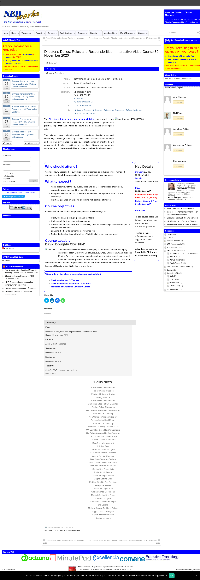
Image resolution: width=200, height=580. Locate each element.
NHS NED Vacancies (14, 266)
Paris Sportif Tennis (103, 472)
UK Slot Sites (103, 446)
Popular (180, 88)
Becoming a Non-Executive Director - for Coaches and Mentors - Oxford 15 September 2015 (124, 39)
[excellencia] (105, 561)
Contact (141, 33)
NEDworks (74, 280)
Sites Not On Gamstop (103, 413)
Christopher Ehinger (182, 145)
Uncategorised (172, 289)
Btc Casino (103, 505)
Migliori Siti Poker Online (103, 514)
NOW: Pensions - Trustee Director (180, 209)
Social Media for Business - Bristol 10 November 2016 (63, 39)
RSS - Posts (9, 249)
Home (5, 33)
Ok (171, 575)
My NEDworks (126, 33)
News (13, 33)
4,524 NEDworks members (38, 27)
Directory (94, 33)
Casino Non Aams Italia (103, 469)
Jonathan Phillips (181, 129)
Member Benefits (173, 241)
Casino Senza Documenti (103, 492)
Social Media (182, 189)
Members (169, 84)
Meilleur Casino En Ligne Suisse (103, 508)
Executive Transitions (80, 283)
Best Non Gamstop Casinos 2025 (103, 426)
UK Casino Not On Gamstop (103, 453)
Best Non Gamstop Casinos (103, 459)
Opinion (170, 270)
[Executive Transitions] (163, 561)
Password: (7, 164)
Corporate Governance (115, 110)
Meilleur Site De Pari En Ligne (103, 482)
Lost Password (9, 182)
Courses (81, 33)
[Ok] (196, 575)
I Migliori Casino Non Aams (103, 439)
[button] (54, 73)
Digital (172, 276)
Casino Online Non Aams (103, 407)
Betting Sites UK (103, 397)
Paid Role (173, 257)
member (9, 57)
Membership (109, 33)
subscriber (27, 54)
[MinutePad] (70, 561)
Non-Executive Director (86, 113)
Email (80, 98)
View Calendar (31, 143)
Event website (84, 101)
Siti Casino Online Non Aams (103, 466)
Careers (51, 33)
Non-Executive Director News (178, 267)
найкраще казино (103, 485)
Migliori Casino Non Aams (103, 495)
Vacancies (26, 33)
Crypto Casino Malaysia (103, 511)
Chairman (98, 110)
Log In (33, 181)
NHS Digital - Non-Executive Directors (182, 221)
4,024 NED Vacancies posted (14, 27)
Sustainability (175, 286)
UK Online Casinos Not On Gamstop (103, 410)
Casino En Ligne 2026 (103, 488)
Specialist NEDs (173, 273)
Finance (173, 279)
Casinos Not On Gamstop (103, 387)
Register (6, 179)
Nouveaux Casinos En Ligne (103, 501)
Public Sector (175, 263)
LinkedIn (170, 238)
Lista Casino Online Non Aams (103, 462)
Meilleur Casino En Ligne (103, 449)
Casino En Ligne (103, 498)
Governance (174, 283)
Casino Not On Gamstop (103, 456)
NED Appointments (174, 244)
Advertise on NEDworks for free (181, 56)
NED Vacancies (173, 251)
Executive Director (135, 110)
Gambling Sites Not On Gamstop (103, 404)
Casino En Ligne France (103, 475)
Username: (7, 155)
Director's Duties (83, 105)
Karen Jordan (179, 161)
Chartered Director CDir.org (76, 287)
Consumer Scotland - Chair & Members (182, 218)
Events (169, 234)
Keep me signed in (10, 174)
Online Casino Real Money (103, 420)
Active (173, 88)
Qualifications (66, 33)
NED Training (172, 247)
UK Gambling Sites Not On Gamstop (103, 430)
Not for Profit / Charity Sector (181, 253)
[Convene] (132, 561)
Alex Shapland (180, 97)
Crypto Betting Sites (103, 479)
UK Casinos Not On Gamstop (103, 436)
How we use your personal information (20, 288)
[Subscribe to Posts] (3, 249)
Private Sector (175, 260)
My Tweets (6, 260)
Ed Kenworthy (174, 198)
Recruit (39, 33)
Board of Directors (84, 110)
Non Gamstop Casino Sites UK (103, 417)
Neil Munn (178, 113)
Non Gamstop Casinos (103, 391)
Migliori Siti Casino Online (103, 394)
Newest (167, 88)
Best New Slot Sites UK (103, 443)
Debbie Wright (60, 527)
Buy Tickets (50, 373)
